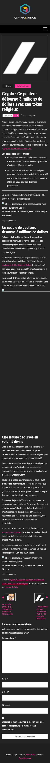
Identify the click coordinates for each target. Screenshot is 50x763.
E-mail (5, 692)
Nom (5, 679)
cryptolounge (29, 115)
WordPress (30, 754)
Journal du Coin (11, 587)
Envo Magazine (25, 758)
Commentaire (9, 638)
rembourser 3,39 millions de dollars (16, 265)
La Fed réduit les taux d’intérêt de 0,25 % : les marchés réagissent (42, 613)
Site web (6, 705)
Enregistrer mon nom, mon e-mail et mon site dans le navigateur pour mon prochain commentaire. (23, 726)
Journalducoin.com (23, 86)
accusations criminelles (11, 532)
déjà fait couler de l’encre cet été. (17, 148)
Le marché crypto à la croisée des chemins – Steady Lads (7, 609)
